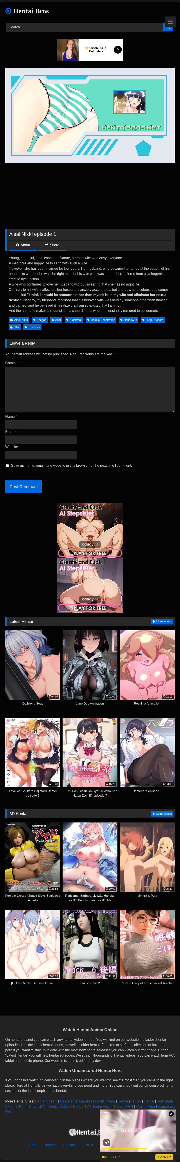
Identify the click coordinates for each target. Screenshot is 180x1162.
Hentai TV (81, 1106)
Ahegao (41, 320)
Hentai (123, 1101)
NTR (16, 327)
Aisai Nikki (21, 320)
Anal (58, 320)
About (25, 245)
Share (54, 245)
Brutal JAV (37, 1106)
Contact (69, 1145)
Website (11, 447)
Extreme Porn (16, 1106)
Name (11, 416)
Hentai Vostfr (102, 1106)
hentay (136, 1101)
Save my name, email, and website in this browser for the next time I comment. (71, 465)
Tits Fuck (34, 327)
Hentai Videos (59, 1106)
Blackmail (76, 320)
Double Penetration (103, 320)
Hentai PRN (123, 1106)
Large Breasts (154, 320)
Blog (32, 1145)
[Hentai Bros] (90, 1133)
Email (10, 432)
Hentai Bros (30, 11)
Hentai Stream (46, 1101)
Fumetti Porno (104, 1101)
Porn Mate (165, 1101)
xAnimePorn (145, 1106)
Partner (49, 1145)
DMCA (88, 1145)
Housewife (130, 320)
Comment (12, 363)
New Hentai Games (75, 1101)
